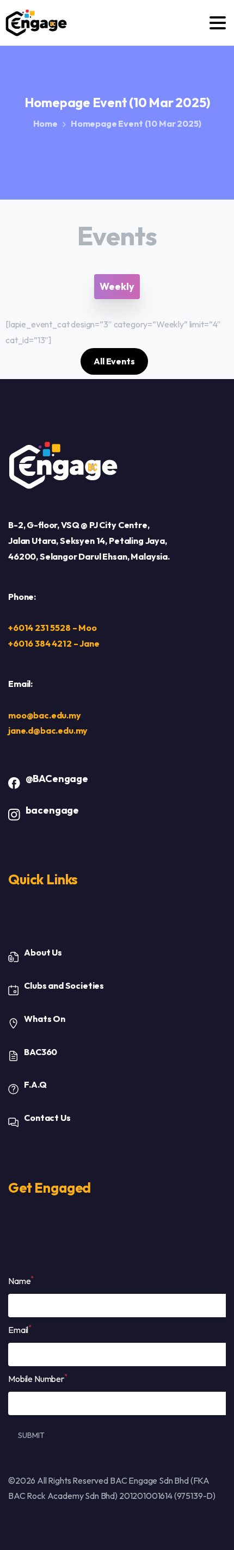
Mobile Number (37, 1378)
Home (45, 123)
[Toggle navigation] (218, 23)
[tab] (116, 286)
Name (21, 1280)
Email (20, 1329)
